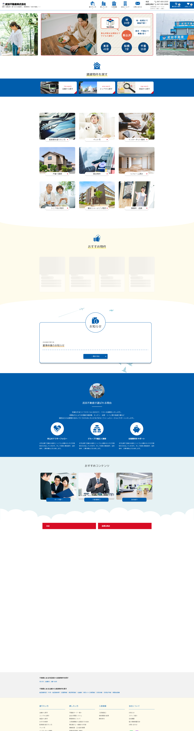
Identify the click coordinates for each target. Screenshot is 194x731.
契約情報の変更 (104, 716)
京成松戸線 (107, 692)
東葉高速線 (116, 692)
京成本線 (99, 692)
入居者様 (114, 7)
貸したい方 (103, 7)
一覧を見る (95, 356)
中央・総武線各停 (54, 692)
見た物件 (176, 5)
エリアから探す (44, 716)
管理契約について (75, 719)
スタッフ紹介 (133, 716)
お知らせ (131, 713)
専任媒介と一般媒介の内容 (77, 725)
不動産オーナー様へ (75, 713)
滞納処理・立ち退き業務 (77, 728)
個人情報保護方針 (134, 722)
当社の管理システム (75, 716)
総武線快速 (42, 692)
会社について (125, 7)
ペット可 (42, 728)
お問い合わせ (137, 7)
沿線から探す (43, 713)
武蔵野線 (64, 692)
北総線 (79, 692)
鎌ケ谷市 (54, 682)
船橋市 (47, 682)
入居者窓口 (102, 713)
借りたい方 (92, 7)
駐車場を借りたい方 (45, 725)
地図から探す (43, 719)
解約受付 (102, 719)
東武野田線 (72, 692)
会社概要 (131, 719)
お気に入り (188, 5)
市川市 (41, 682)
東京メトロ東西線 (89, 692)
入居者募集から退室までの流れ (79, 722)
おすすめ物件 (43, 722)
